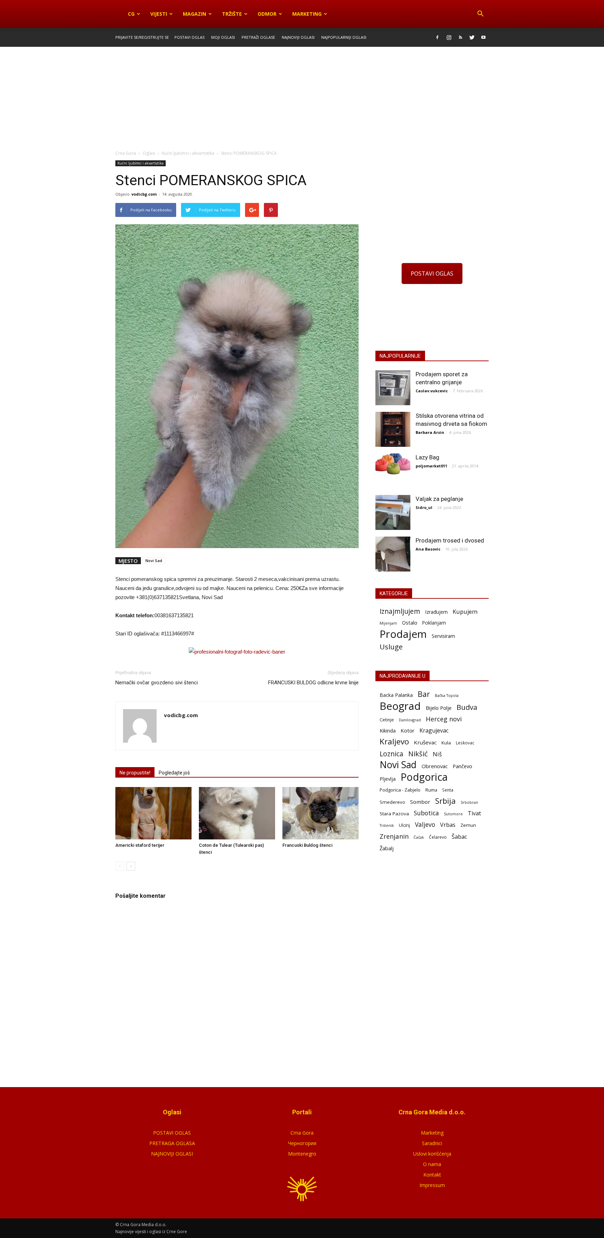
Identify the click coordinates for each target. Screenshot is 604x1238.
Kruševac (425, 742)
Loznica (391, 753)
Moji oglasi (223, 37)
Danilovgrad (410, 719)
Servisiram (443, 636)
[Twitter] (472, 37)
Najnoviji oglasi (298, 37)
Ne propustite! (135, 772)
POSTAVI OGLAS (432, 273)
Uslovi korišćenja (432, 1153)
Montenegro (302, 1153)
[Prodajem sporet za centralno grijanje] (392, 387)
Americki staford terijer (139, 845)
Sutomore (453, 813)
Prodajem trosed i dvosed (450, 540)
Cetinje (387, 720)
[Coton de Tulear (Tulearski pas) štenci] (237, 813)
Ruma (431, 790)
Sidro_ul (424, 507)
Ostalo (409, 622)
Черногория (302, 1143)
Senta (447, 790)
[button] (480, 14)
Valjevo (425, 824)
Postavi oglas (189, 37)
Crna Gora (302, 1132)
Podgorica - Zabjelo (400, 790)
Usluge (391, 646)
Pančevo (462, 766)
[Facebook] (437, 37)
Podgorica (424, 777)
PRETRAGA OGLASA (172, 1143)
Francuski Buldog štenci (307, 845)
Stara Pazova (394, 813)
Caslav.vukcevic (432, 390)
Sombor (420, 801)
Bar (424, 694)
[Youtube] (483, 37)
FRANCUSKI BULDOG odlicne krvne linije (313, 682)
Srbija (445, 800)
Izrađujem (436, 612)
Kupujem (465, 612)
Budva (466, 707)
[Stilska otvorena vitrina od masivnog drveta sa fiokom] (392, 429)
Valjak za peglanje (439, 498)
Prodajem (403, 634)
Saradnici (432, 1143)
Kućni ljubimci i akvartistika (140, 163)
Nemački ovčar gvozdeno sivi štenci (156, 682)
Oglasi (149, 153)
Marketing (307, 13)
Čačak (419, 837)
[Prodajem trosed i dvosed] (392, 554)
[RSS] (460, 37)
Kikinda (388, 730)
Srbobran (469, 802)
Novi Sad (153, 560)
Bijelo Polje (439, 707)
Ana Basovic (428, 549)
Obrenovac (435, 766)
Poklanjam (434, 622)
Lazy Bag (427, 457)
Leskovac (465, 742)
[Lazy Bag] (392, 464)
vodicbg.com (144, 194)
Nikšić (418, 753)
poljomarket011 (431, 465)
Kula (446, 743)
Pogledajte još (174, 772)
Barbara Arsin (430, 432)
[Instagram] (449, 37)
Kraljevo (394, 741)
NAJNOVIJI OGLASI (172, 1153)
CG (131, 13)
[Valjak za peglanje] (392, 512)
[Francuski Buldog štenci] (320, 813)
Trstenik (387, 825)
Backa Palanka (396, 695)
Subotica (426, 813)
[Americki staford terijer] (153, 813)
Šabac (459, 836)
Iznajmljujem (400, 611)
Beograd (400, 706)
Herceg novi (444, 718)
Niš (437, 754)
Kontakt (432, 1174)
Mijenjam (388, 623)
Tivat (474, 813)
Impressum (432, 1185)
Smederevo (392, 802)
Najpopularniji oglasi (343, 37)
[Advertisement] (302, 99)
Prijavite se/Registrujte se (142, 37)
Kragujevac (433, 730)
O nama (432, 1164)
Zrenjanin (394, 836)
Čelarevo (438, 837)
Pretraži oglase (258, 37)
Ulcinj (404, 825)
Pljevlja (388, 778)
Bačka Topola (447, 695)
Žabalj (387, 848)
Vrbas (447, 825)
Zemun (468, 825)
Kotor (408, 730)
